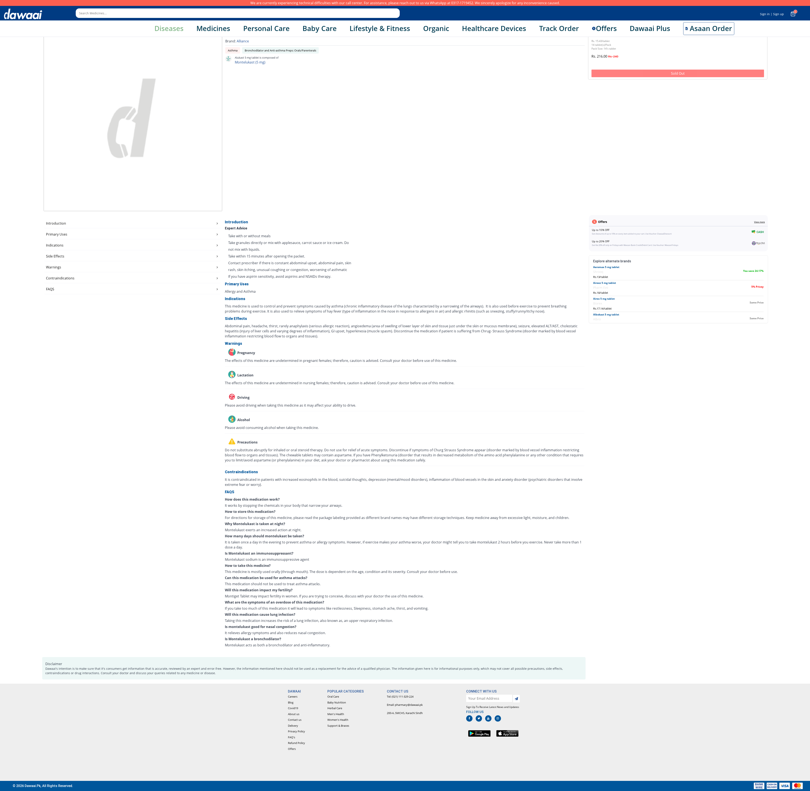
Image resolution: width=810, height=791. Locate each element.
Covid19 (293, 708)
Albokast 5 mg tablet (606, 314)
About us (293, 714)
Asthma (233, 50)
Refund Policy (296, 743)
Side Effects (55, 256)
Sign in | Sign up (772, 14)
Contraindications (60, 278)
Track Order (559, 28)
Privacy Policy (296, 731)
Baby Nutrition (336, 702)
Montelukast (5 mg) (250, 62)
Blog (290, 702)
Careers (292, 696)
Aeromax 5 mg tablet (606, 267)
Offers (292, 749)
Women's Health (337, 720)
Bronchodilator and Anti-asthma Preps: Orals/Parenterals (280, 50)
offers (606, 28)
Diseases (169, 28)
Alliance (243, 41)
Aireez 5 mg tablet (604, 283)
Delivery (293, 726)
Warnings (53, 267)
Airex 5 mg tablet (604, 298)
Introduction (56, 223)
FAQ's (291, 737)
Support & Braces (338, 726)
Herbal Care (334, 708)
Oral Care (333, 696)
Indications (54, 245)
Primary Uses (56, 234)
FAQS (50, 289)
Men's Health (335, 714)
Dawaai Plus (650, 28)
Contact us (294, 720)
